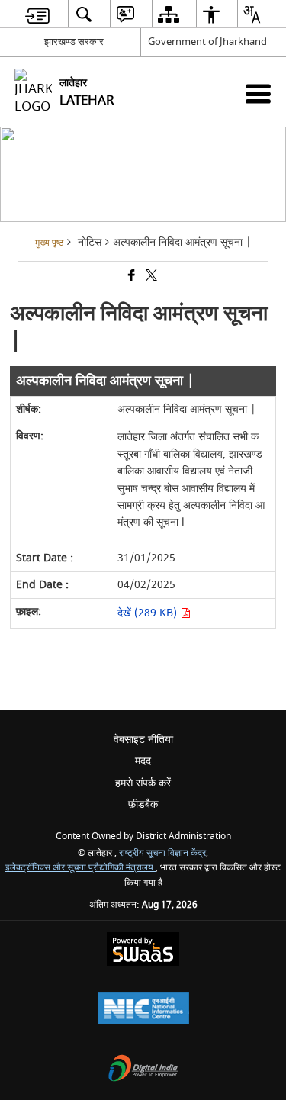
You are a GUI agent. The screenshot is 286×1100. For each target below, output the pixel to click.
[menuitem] (37, 14)
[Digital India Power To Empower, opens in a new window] (143, 1070)
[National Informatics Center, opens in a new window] (143, 1010)
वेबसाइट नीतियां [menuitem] (143, 740)
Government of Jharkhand (207, 41)
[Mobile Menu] (258, 93)
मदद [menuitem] (143, 761)
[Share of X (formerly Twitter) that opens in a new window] (150, 277)
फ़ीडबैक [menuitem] (143, 804)
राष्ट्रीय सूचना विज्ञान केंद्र (162, 853)
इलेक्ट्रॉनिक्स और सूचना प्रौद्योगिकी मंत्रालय (80, 867)
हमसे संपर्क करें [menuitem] (143, 783)
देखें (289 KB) (148, 613)
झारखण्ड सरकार (74, 41)
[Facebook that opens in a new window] (130, 277)
